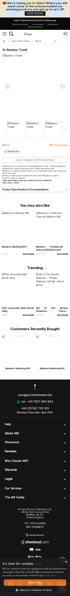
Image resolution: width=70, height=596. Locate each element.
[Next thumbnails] (66, 130)
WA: (37, 401)
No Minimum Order (20, 24)
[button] (35, 590)
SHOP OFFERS (35, 13)
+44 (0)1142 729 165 (35, 408)
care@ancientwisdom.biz (35, 395)
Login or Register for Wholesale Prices (35, 160)
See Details (28, 254)
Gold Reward (52, 24)
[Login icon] (65, 34)
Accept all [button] (35, 582)
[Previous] (55, 41)
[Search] (11, 34)
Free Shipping (38, 24)
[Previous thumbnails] (3, 130)
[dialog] (35, 577)
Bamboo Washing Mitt (14, 246)
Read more (50, 575)
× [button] (66, 562)
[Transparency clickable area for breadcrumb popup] (22, 41)
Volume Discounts (35, 27)
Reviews (10, 451)
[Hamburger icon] (4, 34)
